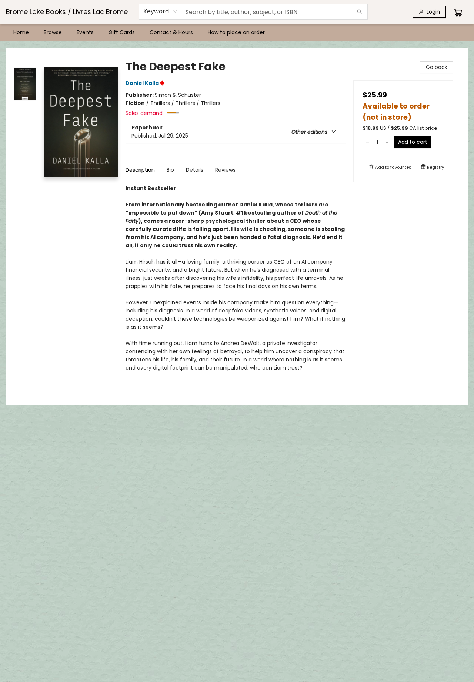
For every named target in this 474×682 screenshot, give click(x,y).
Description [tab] (140, 169)
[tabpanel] (236, 286)
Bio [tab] (170, 169)
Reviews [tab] (225, 169)
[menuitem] (21, 32)
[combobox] (160, 11)
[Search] (359, 11)
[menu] (237, 32)
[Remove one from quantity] (367, 142)
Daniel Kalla (142, 83)
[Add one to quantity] (387, 142)
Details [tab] (194, 169)
